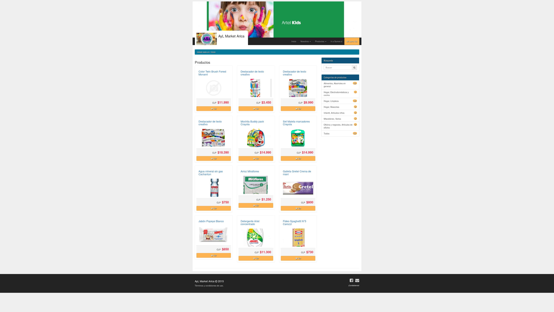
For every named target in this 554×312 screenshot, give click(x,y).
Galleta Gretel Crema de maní (297, 172)
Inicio (293, 41)
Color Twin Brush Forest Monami (212, 72)
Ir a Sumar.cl (336, 41)
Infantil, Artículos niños (340, 112)
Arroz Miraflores (250, 171)
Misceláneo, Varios (340, 118)
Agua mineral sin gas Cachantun (211, 172)
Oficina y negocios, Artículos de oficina (340, 126)
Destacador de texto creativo (252, 72)
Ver (215, 108)
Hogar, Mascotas (340, 106)
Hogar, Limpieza (340, 101)
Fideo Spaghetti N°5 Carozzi (294, 222)
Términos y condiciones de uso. (209, 285)
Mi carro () (352, 41)
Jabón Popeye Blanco (211, 221)
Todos (340, 133)
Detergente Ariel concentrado (250, 222)
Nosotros (305, 41)
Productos (320, 41)
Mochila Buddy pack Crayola (252, 122)
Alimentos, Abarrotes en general (340, 85)
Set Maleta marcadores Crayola (296, 122)
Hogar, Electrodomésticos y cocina (340, 93)
